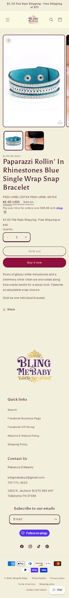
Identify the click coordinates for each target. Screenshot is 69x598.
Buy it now (34, 262)
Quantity (8, 229)
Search (12, 409)
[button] (7, 19)
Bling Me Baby (20, 578)
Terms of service (26, 584)
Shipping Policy (18, 444)
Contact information (36, 590)
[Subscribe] (55, 519)
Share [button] (11, 309)
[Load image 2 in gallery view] (34, 140)
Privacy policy (57, 578)
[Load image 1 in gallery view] (13, 140)
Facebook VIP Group (21, 427)
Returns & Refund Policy (23, 435)
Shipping (7, 204)
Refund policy (39, 578)
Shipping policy (47, 584)
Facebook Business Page (24, 418)
